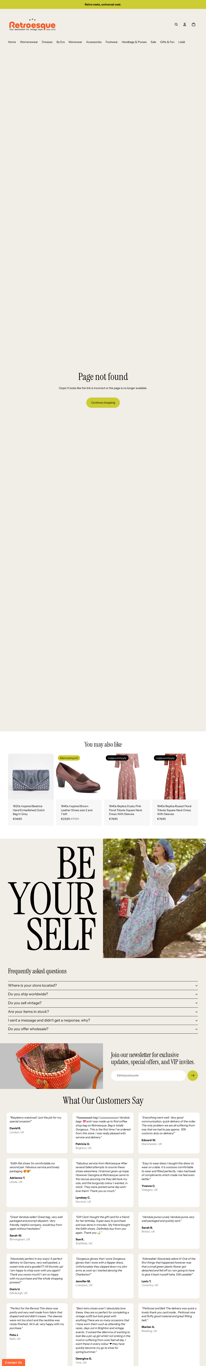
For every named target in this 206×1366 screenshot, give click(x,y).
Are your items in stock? (28, 1011)
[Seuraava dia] (50, 776)
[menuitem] (12, 42)
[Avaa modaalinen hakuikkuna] (176, 24)
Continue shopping (103, 402)
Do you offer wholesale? (28, 1029)
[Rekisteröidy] (192, 1075)
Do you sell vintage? (24, 1003)
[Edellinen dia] (11, 776)
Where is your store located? (32, 985)
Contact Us (13, 1362)
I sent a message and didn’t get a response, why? (49, 1020)
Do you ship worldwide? (28, 994)
